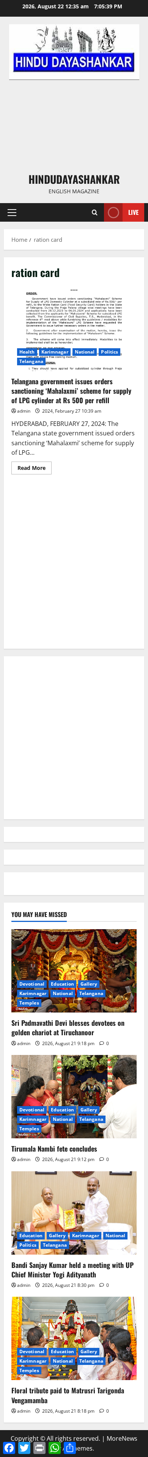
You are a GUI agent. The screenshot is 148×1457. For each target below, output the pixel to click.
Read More (34, 469)
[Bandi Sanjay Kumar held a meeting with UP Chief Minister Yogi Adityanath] (74, 1213)
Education (62, 984)
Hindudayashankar (74, 179)
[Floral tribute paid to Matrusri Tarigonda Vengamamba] (74, 1338)
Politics (109, 352)
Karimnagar (54, 352)
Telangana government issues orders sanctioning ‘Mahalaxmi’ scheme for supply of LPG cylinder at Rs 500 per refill (74, 329)
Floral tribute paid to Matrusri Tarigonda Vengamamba (67, 1395)
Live (133, 212)
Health (27, 352)
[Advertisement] (74, 125)
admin (23, 411)
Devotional (31, 984)
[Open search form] (95, 212)
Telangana (31, 361)
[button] (12, 213)
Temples (29, 1003)
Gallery (88, 984)
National (85, 352)
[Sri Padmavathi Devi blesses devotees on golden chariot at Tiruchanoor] (74, 971)
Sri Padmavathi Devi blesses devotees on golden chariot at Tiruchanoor (67, 1027)
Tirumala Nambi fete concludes (54, 1148)
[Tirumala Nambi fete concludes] (74, 1096)
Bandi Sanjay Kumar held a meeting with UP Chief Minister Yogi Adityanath (72, 1269)
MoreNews (122, 1438)
